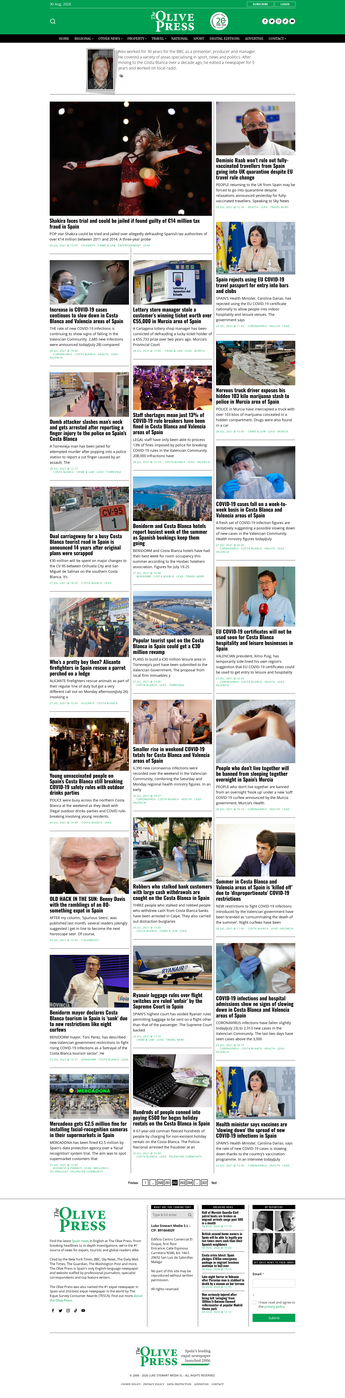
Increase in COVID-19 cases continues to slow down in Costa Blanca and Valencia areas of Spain (86, 315)
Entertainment (129, 245)
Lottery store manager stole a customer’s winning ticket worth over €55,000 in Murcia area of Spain (172, 315)
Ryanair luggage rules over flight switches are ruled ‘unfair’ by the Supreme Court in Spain (167, 1000)
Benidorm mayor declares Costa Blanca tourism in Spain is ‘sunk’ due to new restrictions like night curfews (88, 1021)
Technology (59, 1171)
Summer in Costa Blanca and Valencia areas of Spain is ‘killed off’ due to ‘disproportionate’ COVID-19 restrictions (254, 890)
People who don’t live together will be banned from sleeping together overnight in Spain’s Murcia (252, 773)
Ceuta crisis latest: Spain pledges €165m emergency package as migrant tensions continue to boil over (220, 1260)
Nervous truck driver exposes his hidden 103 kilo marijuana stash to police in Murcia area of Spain (252, 395)
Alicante (88, 703)
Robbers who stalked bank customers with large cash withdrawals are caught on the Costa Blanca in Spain (172, 892)
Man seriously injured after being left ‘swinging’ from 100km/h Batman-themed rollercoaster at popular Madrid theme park (222, 1301)
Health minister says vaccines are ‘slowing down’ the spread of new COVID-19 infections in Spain (251, 1129)
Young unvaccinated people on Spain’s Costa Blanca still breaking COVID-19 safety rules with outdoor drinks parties (87, 784)
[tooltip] (265, 21)
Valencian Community (185, 1156)
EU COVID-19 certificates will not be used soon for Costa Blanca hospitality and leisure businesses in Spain (254, 640)
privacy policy (274, 1306)
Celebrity (88, 245)
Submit (274, 1318)
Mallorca (101, 1168)
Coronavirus (257, 326)
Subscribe (260, 4)
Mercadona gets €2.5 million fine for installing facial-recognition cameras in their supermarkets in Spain (89, 1129)
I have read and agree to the (277, 1304)
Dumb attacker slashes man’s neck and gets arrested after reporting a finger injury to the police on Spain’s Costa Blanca (88, 430)
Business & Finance (67, 1168)
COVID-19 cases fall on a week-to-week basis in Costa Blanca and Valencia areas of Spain (251, 509)
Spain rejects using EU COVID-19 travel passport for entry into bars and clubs (252, 285)
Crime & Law (107, 245)
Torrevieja (113, 472)
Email (258, 1274)
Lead (146, 245)
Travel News (279, 207)
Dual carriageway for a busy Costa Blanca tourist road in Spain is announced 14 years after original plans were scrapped (86, 544)
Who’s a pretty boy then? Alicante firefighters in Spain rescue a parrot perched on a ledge (88, 667)
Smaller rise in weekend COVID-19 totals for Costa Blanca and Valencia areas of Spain (171, 754)
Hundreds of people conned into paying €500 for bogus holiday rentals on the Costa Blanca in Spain (171, 1117)
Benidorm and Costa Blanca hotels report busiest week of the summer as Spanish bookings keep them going (170, 534)
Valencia (56, 357)
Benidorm (144, 576)
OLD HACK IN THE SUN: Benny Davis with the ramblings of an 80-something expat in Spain (87, 904)
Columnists (90, 940)
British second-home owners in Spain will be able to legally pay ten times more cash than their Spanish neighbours (222, 1239)
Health (253, 207)
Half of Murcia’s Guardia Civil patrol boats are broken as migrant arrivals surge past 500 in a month (222, 1218)
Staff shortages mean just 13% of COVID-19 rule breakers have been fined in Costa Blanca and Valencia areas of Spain (169, 423)
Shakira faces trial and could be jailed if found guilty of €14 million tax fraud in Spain (125, 223)
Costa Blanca (85, 354)
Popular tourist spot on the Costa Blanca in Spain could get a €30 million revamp (168, 646)
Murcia (199, 351)
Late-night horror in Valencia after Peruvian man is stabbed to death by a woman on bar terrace (223, 1280)
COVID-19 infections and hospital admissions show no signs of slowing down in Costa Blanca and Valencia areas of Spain (254, 1006)
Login (285, 4)
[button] (190, 1215)
